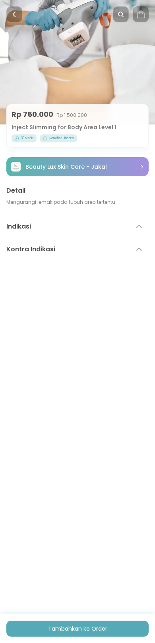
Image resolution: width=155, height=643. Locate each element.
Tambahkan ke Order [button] (77, 629)
